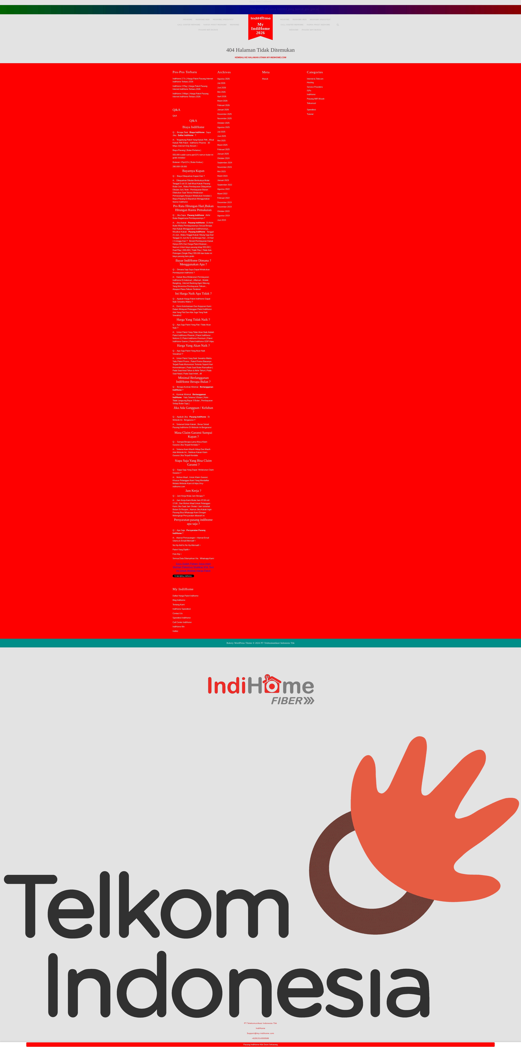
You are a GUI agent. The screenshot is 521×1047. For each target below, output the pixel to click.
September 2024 (224, 162)
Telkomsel (311, 103)
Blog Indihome (179, 600)
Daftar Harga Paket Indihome (185, 596)
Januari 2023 (223, 180)
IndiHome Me (179, 626)
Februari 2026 (223, 105)
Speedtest (311, 109)
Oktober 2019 (223, 211)
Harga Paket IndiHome (215, 25)
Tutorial (310, 114)
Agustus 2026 (223, 79)
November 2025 (224, 118)
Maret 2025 (222, 145)
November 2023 (224, 167)
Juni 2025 (221, 136)
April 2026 (221, 96)
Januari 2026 (223, 109)
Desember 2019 (224, 202)
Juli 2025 (221, 132)
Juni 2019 (221, 220)
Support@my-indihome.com (260, 1033)
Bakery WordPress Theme (239, 643)
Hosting (310, 82)
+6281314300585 (260, 1038)
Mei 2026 (221, 92)
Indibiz (175, 631)
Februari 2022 (223, 198)
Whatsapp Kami (206, 558)
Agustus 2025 (223, 127)
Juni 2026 (221, 87)
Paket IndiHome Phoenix (184, 335)
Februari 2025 (223, 149)
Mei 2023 (221, 171)
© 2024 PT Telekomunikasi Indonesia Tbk (274, 643)
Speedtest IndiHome (182, 618)
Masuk (265, 79)
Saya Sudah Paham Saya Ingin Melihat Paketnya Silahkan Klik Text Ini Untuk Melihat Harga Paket (193, 567)
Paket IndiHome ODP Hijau (202, 341)
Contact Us (178, 613)
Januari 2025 (223, 154)
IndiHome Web (203, 20)
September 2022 (224, 185)
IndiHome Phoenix (198, 143)
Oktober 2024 (223, 158)
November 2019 (224, 207)
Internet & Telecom (315, 79)
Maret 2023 (222, 176)
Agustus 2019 (223, 215)
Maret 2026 (222, 101)
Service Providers (315, 87)
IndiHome (187, 20)
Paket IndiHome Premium (194, 338)
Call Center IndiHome (188, 25)
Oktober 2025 (223, 123)
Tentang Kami (179, 604)
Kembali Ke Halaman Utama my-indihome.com (260, 57)
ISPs (309, 90)
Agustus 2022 (223, 189)
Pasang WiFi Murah (208, 30)
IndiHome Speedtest (223, 20)
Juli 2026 (221, 83)
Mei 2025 (221, 140)
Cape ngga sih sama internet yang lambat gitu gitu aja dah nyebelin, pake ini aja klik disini (266, 9)
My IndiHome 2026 (260, 28)
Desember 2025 (224, 114)
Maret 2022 (222, 193)
